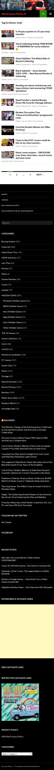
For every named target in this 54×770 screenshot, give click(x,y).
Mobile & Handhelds (11, 354)
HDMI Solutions (9, 257)
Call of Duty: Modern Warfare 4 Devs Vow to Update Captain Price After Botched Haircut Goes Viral (26, 447)
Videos (5, 200)
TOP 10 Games (8, 333)
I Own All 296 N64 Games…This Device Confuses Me (26, 565)
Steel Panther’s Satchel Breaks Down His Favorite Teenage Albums (34, 101)
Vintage (5, 376)
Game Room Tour (10, 252)
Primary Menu (50, 13)
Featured (6, 247)
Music (4, 371)
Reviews (5, 392)
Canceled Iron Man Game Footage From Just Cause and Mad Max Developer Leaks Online (25, 455)
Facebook (7, 532)
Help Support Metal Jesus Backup (17, 211)
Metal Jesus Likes (9, 398)
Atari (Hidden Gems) (12, 322)
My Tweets (6, 522)
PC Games (6, 360)
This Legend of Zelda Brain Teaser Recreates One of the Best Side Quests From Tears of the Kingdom (27, 463)
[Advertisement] (27, 631)
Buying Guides (8, 241)
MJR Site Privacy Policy (12, 736)
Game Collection (9, 338)
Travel (4, 284)
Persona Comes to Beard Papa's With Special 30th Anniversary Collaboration (25, 439)
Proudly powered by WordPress (27, 766)
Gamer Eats (7, 365)
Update (5, 290)
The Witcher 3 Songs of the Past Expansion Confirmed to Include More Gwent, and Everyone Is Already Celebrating (26, 430)
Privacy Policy (7, 766)
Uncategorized (8, 408)
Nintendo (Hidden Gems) (14, 300)
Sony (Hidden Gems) (12, 311)
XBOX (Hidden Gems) (13, 306)
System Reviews (9, 279)
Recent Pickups (9, 387)
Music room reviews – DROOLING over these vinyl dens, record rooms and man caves (34, 155)
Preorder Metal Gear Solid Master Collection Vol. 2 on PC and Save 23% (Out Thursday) (27, 503)
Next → (40, 174)
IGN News (9, 420)
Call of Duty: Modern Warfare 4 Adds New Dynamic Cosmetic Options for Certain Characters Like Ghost (26, 471)
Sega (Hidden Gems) (12, 317)
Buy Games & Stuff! (11, 205)
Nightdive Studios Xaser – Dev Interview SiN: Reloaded (27, 587)
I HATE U (6, 349)
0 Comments (38, 37)
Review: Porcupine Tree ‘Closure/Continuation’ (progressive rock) (34, 115)
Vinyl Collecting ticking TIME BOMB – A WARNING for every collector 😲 (34, 46)
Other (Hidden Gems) (13, 327)
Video (18, 37)
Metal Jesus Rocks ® (14, 13)
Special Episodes (9, 381)
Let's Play (6, 263)
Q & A (4, 344)
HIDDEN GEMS (9, 295)
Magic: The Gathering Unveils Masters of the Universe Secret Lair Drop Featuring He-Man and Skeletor (26, 495)
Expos (4, 194)
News (4, 274)
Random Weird (9, 403)
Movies (5, 268)
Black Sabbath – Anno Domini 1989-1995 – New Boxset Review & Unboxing (34, 73)
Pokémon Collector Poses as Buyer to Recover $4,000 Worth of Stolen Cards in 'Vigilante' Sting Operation (26, 479)
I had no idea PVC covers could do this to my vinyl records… (33, 141)
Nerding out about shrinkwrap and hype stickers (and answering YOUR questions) (34, 88)
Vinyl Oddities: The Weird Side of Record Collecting (33, 59)
